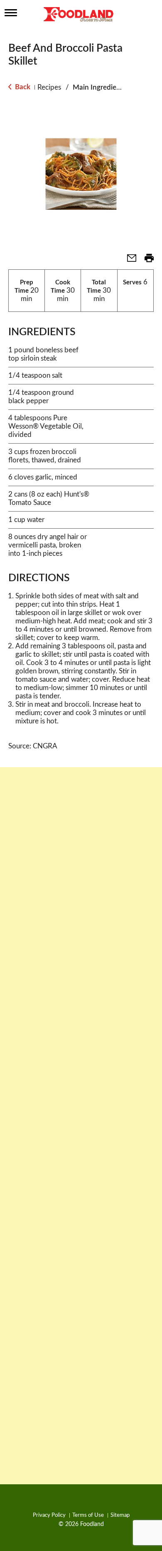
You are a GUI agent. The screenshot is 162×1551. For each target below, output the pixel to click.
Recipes (49, 87)
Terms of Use (88, 1515)
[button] (128, 260)
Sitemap (120, 1515)
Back (21, 86)
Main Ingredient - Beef (108, 87)
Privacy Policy (49, 1515)
